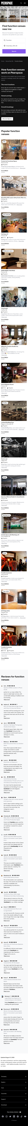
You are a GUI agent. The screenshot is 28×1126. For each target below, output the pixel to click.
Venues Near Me (9, 61)
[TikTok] (21, 1116)
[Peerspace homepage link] (7, 3)
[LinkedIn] (14, 1116)
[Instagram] (6, 1116)
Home (2, 61)
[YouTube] (25, 1116)
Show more (22, 168)
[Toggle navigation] (25, 3)
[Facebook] (3, 1116)
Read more (7, 699)
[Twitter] (10, 1116)
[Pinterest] (18, 1116)
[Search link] (21, 3)
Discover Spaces (7, 119)
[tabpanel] (14, 150)
